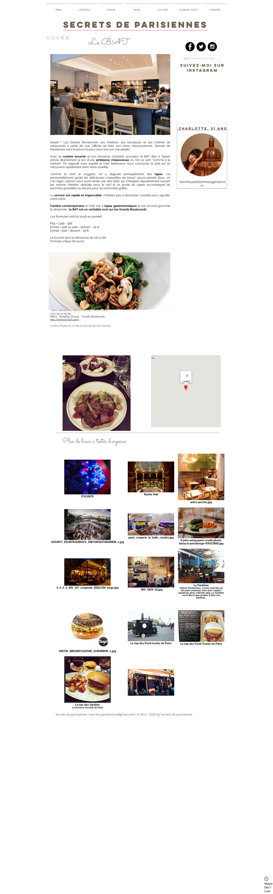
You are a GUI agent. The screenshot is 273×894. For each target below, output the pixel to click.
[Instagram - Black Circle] (212, 46)
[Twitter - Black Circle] (201, 46)
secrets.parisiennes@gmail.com (112, 714)
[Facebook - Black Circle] (190, 46)
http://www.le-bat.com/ (64, 319)
